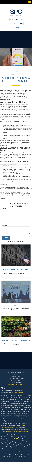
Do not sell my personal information (17, 431)
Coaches (16, 306)
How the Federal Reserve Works (16, 269)
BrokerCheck (19, 392)
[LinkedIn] (5, 387)
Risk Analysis (17, 27)
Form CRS (20, 451)
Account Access (17, 19)
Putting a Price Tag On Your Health (16, 340)
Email (4, 217)
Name (4, 208)
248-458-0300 (18, 23)
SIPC (19, 439)
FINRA (16, 439)
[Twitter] (2, 387)
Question (4, 225)
